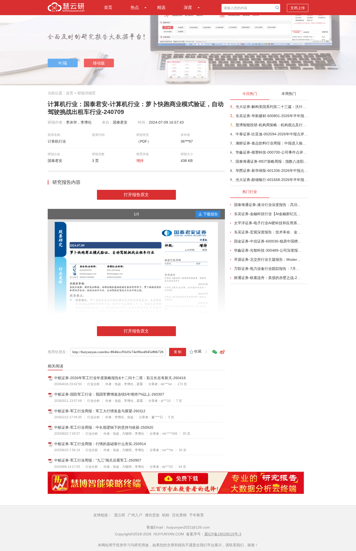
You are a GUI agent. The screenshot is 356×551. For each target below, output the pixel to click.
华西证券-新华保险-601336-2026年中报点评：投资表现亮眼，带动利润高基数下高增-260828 (272, 170)
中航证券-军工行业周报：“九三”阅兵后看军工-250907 (97, 460)
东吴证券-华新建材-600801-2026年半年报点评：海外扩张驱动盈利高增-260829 (272, 116)
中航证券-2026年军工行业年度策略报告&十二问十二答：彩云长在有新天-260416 (120, 378)
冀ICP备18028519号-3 (222, 534)
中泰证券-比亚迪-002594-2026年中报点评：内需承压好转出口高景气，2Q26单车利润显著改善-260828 (272, 134)
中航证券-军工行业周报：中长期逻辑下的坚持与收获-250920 (103, 427)
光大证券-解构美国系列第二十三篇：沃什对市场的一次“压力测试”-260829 (272, 107)
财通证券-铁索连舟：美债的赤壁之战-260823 (268, 278)
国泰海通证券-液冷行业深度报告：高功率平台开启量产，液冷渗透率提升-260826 (268, 205)
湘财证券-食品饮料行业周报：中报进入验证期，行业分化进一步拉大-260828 (272, 143)
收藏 (197, 351)
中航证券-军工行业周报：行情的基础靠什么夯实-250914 (100, 444)
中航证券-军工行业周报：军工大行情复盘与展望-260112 (99, 411)
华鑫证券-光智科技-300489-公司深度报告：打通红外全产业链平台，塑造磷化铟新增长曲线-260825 (268, 250)
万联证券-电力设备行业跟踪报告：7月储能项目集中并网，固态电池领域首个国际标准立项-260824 (268, 269)
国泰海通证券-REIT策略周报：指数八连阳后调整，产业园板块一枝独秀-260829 (272, 161)
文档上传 (297, 8)
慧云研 (119, 515)
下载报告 (210, 214)
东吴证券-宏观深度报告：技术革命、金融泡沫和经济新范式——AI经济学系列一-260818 (268, 232)
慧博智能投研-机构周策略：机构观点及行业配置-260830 (272, 125)
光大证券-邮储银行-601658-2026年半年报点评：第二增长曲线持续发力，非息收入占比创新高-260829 (272, 180)
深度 (188, 7)
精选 (161, 7)
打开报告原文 (136, 194)
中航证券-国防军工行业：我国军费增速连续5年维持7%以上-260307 (109, 394)
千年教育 (196, 515)
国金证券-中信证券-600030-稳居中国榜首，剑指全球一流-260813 (268, 241)
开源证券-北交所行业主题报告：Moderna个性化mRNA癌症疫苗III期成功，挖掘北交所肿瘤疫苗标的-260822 (268, 259)
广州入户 (135, 515)
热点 (135, 7)
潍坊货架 (152, 515)
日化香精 (179, 515)
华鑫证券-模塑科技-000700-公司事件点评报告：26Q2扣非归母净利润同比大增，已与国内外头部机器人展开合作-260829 (272, 152)
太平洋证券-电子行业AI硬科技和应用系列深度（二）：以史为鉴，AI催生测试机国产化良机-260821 (268, 223)
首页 (108, 7)
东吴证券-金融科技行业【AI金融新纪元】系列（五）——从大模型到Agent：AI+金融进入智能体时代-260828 (268, 214)
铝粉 (165, 515)
